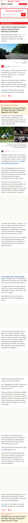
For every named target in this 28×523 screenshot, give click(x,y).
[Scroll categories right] (27, 7)
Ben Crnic (6, 151)
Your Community (14, 6)
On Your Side (23, 6)
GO (23, 14)
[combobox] (10, 14)
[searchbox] (12, 14)
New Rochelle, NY (7, 23)
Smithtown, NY (6, 101)
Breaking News (4, 6)
